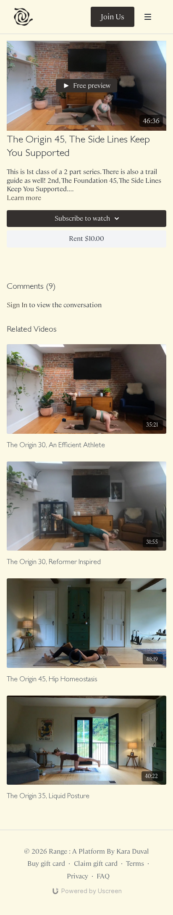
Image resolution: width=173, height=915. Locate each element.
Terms (135, 863)
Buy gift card (46, 863)
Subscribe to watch (82, 218)
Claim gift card (96, 863)
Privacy (77, 876)
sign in (17, 305)
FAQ (103, 876)
